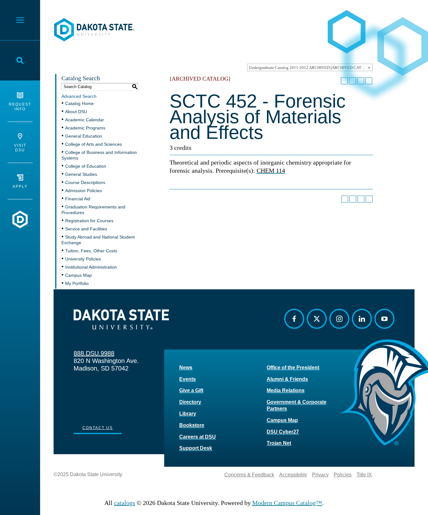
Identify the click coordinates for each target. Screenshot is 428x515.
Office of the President (293, 367)
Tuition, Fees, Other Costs (91, 250)
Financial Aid (77, 198)
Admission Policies (83, 190)
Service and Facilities (86, 228)
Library (187, 413)
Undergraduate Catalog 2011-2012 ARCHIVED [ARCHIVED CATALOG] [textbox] (310, 67)
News (185, 367)
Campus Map (78, 275)
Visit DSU (20, 147)
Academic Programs (85, 127)
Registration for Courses (89, 220)
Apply (20, 186)
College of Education (85, 166)
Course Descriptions (85, 182)
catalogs (124, 502)
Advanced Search (79, 96)
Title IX (364, 474)
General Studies (81, 174)
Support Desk (195, 448)
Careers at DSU (197, 436)
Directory (190, 402)
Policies (343, 474)
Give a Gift (191, 390)
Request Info (20, 106)
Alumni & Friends (287, 379)
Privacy (320, 474)
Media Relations (286, 390)
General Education (83, 136)
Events (187, 379)
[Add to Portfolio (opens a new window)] (344, 80)
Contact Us (97, 428)
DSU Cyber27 (283, 431)
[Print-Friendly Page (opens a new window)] (360, 80)
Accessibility (293, 474)
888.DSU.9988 (94, 353)
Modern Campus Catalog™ (287, 502)
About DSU (76, 111)
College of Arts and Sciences (93, 144)
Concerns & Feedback (249, 474)
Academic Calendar (84, 119)
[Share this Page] (352, 80)
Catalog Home (79, 103)
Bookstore (191, 425)
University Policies (83, 258)
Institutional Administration (91, 267)
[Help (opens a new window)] (368, 80)
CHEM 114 (271, 170)
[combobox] (310, 67)
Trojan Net (279, 443)
